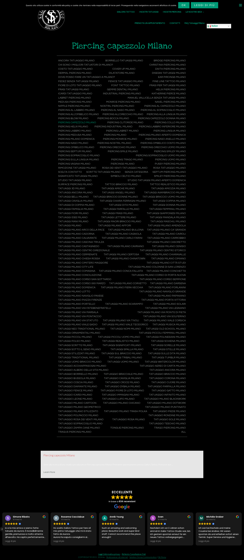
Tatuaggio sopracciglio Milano (80, 423)
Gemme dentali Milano (122, 89)
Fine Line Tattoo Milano (169, 81)
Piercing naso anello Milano (165, 139)
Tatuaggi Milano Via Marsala (78, 312)
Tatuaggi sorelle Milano (168, 345)
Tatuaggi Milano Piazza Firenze (80, 300)
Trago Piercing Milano (170, 427)
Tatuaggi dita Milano (123, 205)
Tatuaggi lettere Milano (118, 217)
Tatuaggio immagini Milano (120, 394)
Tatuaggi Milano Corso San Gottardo (84, 279)
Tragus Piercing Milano (74, 432)
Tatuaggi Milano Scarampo (124, 304)
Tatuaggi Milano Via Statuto (78, 320)
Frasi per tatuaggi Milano (167, 85)
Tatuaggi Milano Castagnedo (78, 246)
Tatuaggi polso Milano (74, 341)
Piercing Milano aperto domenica (162, 135)
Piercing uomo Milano (170, 159)
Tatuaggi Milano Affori (114, 225)
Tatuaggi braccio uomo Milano (164, 196)
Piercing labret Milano (122, 130)
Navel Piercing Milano (170, 102)
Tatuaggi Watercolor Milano (165, 361)
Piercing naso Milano (73, 143)
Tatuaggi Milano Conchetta (166, 271)
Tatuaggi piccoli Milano (75, 337)
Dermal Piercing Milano (74, 73)
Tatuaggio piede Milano (169, 411)
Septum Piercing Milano (169, 172)
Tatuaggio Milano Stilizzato (78, 411)
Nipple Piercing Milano (74, 106)
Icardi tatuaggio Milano (75, 93)
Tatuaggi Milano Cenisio (169, 246)
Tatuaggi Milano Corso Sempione (163, 279)
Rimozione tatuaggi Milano (77, 168)
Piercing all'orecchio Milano (123, 114)
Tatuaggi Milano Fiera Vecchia (122, 287)
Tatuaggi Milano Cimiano (168, 258)
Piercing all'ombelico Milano (78, 114)
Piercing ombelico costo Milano (163, 143)
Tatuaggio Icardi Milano (75, 394)
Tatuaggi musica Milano (169, 324)
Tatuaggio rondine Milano (167, 415)
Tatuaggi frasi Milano (117, 213)
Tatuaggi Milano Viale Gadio (77, 324)
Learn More (49, 472)
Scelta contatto (70, 172)
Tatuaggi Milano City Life (75, 267)
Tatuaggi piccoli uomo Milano (119, 337)
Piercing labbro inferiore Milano (162, 126)
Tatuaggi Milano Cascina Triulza (81, 242)
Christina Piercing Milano (167, 64)
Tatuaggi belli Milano (73, 196)
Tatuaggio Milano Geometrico (79, 407)
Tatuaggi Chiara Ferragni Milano (123, 201)
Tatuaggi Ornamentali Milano (79, 333)
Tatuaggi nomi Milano (125, 328)
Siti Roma (162, 557)
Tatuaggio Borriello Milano (78, 374)
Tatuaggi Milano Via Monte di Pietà (161, 312)
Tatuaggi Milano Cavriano (125, 246)
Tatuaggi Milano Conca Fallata (121, 271)
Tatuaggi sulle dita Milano (167, 353)
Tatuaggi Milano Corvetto (128, 283)
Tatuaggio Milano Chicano (121, 403)
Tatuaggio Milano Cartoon (77, 403)
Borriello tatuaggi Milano (124, 60)
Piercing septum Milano (74, 151)
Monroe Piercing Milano (123, 102)
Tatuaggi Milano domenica (76, 287)
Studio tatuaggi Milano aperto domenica (157, 180)
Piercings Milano (123, 163)
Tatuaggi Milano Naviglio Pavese (81, 295)
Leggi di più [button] (11, 541)
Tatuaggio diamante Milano (77, 386)
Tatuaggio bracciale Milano (123, 374)
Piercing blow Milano (73, 118)
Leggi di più (204, 5)
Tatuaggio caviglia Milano (122, 378)
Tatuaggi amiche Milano (118, 188)
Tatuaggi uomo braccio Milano (80, 361)
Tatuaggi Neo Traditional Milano (81, 328)
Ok (184, 5)
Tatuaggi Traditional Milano (78, 357)
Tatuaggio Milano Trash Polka (125, 411)
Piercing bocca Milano (113, 118)
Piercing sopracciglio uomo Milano (161, 155)
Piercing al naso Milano (118, 110)
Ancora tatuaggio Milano (76, 60)
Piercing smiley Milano (170, 151)
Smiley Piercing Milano (170, 176)
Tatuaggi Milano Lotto (74, 291)
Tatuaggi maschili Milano (168, 221)
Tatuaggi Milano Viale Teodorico (125, 324)
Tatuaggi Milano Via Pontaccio (79, 316)
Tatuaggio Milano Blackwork (165, 399)
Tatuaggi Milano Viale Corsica (165, 320)
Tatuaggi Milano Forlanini (167, 287)
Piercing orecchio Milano (118, 147)
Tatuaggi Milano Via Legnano (165, 308)
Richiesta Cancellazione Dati (134, 554)
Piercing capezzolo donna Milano (162, 118)
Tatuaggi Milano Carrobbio (166, 238)
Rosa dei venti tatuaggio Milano (124, 168)
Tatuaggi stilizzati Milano (76, 353)
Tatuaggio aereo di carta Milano (163, 366)
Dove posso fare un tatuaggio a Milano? (86, 77)
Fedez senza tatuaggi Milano (78, 81)
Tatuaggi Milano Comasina (76, 271)
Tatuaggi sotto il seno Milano (79, 349)
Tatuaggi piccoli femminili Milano (162, 333)
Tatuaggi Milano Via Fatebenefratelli (84, 308)
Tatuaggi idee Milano (73, 217)
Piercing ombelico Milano (76, 147)
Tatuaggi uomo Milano (123, 361)
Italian (214, 26)
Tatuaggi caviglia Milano (75, 201)
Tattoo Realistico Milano (168, 184)
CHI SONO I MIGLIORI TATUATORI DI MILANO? (85, 64)
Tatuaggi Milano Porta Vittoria (163, 300)
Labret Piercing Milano (74, 97)
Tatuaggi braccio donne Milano (115, 196)
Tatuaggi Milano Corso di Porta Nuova (158, 275)
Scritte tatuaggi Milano (103, 172)
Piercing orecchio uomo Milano (163, 147)
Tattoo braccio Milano (121, 184)
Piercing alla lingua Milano (166, 114)
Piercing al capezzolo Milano (165, 106)
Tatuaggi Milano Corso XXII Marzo (81, 283)
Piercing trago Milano (127, 159)
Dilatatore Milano (122, 73)
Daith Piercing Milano (170, 69)
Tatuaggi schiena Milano (168, 341)
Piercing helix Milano (73, 126)
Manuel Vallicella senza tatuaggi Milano (157, 97)
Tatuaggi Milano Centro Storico (163, 250)
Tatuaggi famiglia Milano (75, 209)
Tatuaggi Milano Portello (76, 304)
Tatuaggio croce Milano (122, 382)
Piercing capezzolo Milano (77, 122)
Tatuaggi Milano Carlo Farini (122, 238)
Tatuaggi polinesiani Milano (166, 337)
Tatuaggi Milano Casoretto (166, 242)
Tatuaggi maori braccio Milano (119, 221)
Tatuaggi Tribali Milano (125, 357)
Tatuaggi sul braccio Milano (121, 353)
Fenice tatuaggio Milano (125, 81)
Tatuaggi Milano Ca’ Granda (166, 229)
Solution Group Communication (143, 557)
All (183, 432)
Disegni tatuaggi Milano (169, 73)
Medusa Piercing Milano (75, 102)
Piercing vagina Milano (74, 163)
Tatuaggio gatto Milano (169, 390)
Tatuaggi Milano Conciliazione (80, 275)
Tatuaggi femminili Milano (167, 209)
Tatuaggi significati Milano (122, 345)
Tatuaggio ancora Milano (167, 370)
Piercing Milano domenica (76, 139)
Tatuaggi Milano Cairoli (169, 234)
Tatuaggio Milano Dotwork (166, 403)
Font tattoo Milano (125, 85)
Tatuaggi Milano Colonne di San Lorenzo (157, 267)
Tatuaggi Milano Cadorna (76, 234)
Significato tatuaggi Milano (78, 176)
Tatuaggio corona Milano (167, 378)
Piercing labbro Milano (74, 130)
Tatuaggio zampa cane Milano (79, 427)
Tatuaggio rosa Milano (128, 419)
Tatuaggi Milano (69, 225)
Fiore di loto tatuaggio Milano (80, 85)
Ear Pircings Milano (172, 77)
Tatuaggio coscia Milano (75, 382)
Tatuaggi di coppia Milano (76, 205)
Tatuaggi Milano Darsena (168, 283)
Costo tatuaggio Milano (75, 69)
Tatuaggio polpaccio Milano (78, 415)
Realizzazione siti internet (117, 557)
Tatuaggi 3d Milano (71, 188)
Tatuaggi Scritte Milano (75, 345)
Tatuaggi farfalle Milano (121, 209)
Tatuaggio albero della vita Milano (83, 370)
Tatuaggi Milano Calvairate (77, 238)
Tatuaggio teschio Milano (167, 423)
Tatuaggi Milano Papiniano (167, 295)
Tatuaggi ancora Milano (75, 192)
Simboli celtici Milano (126, 176)
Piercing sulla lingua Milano (78, 159)
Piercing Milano (115, 135)
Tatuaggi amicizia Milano (168, 188)
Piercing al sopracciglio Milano (163, 110)
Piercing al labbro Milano (76, 110)
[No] (240, 5)
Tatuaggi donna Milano (169, 205)
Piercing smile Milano (123, 151)
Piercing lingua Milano (169, 130)
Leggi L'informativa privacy (109, 554)
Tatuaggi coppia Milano (169, 201)
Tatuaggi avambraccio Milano (165, 192)
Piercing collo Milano (170, 122)
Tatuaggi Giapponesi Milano (166, 213)
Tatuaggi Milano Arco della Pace (81, 229)
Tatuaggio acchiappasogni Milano (82, 366)
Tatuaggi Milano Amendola (167, 225)
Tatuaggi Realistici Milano (120, 341)
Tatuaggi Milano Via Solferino (164, 316)
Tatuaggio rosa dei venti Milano (81, 419)
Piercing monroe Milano (120, 139)
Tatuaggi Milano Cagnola (123, 234)
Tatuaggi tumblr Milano (169, 357)
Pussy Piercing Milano (170, 163)
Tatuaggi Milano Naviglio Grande (162, 291)
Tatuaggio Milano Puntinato (165, 407)
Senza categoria (136, 172)
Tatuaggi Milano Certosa (121, 254)
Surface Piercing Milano (75, 184)
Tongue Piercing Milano (127, 427)
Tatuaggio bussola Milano (77, 378)
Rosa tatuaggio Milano (169, 168)
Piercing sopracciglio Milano (79, 155)
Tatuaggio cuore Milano (168, 382)
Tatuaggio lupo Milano (118, 399)
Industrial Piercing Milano (122, 93)
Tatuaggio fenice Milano (75, 390)
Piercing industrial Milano (113, 126)
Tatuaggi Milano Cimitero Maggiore (83, 262)
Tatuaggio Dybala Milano (122, 386)
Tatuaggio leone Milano (75, 399)
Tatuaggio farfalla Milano (167, 386)
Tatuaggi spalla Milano (126, 349)
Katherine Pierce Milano (169, 93)
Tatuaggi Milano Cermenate (77, 254)
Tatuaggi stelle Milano (169, 349)
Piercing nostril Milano (114, 143)
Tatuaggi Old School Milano (166, 328)
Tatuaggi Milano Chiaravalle (165, 254)
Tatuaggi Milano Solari (169, 304)
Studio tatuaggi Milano (74, 180)
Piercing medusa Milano (75, 135)
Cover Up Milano (123, 69)
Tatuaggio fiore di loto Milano (122, 390)
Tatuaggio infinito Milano (167, 394)
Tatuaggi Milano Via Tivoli (121, 320)
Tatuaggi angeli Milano (118, 192)
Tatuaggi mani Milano (73, 221)
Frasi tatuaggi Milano (73, 89)
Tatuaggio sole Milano (170, 419)
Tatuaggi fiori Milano (73, 213)
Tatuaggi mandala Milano (168, 217)
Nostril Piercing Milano (117, 106)
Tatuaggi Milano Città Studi (166, 262)
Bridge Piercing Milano (170, 60)
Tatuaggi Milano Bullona (126, 229)
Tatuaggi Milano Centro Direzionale (84, 250)
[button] (242, 529)
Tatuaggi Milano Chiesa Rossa (79, 258)
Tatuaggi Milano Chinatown (125, 258)
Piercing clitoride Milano (125, 122)
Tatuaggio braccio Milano (167, 374)
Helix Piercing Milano (171, 89)
